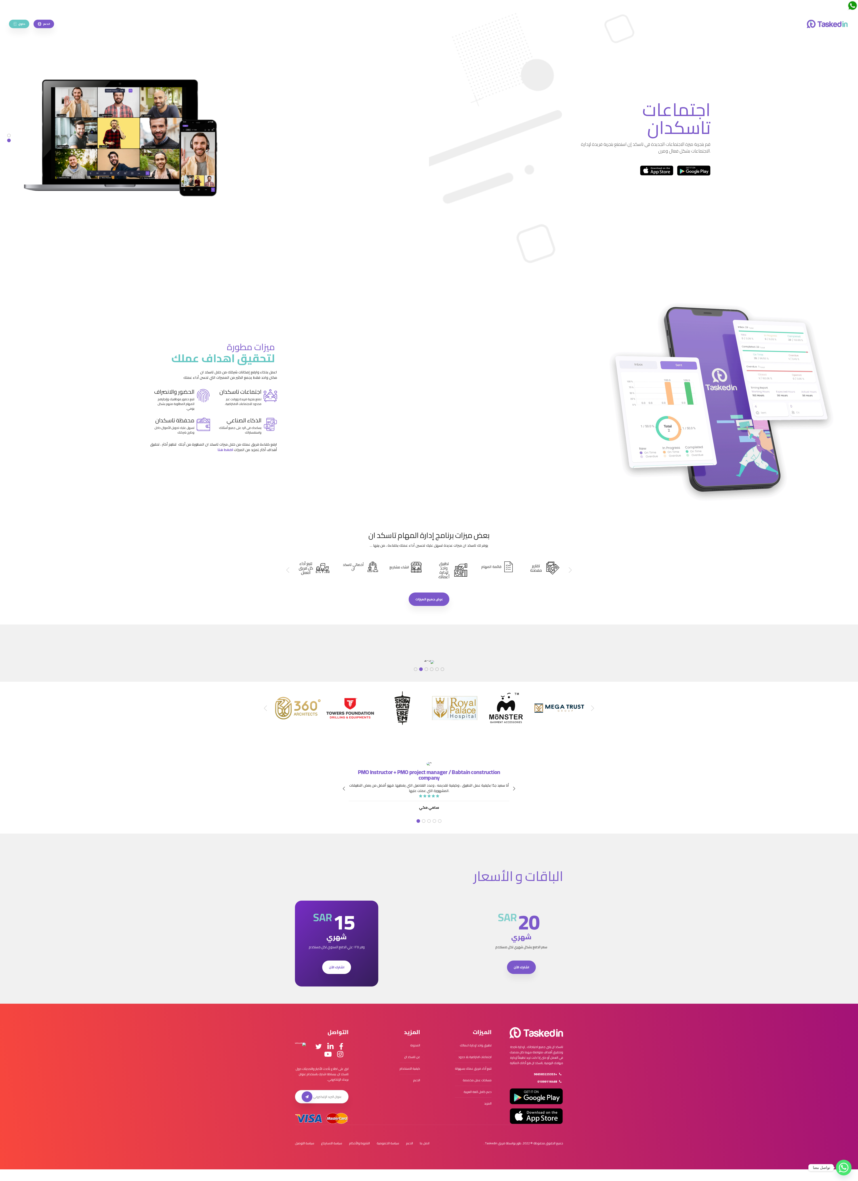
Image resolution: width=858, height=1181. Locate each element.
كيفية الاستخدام (410, 1068)
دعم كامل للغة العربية (478, 1092)
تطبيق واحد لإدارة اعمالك (476, 1045)
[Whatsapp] (844, 1167)
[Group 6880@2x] (536, 1032)
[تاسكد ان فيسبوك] (341, 1046)
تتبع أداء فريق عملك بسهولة (473, 1068)
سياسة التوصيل (304, 1143)
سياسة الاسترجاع (331, 1143)
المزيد (488, 1103)
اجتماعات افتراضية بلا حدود (475, 1057)
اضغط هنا (225, 449)
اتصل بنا (424, 1143)
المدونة (415, 1045)
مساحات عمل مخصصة (477, 1080)
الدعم (416, 1080)
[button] (570, 570)
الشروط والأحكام (359, 1143)
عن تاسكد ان (412, 1057)
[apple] (656, 170)
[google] (694, 170)
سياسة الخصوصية (388, 1143)
